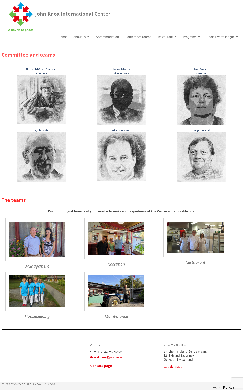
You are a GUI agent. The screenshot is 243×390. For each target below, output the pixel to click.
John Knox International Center (72, 13)
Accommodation (107, 37)
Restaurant (165, 37)
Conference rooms (138, 37)
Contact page (101, 365)
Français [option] (229, 387)
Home (62, 37)
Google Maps (173, 367)
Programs (190, 37)
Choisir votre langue (221, 37)
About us (79, 37)
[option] (229, 387)
